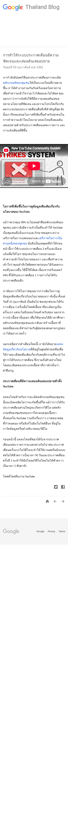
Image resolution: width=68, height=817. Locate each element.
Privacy (52, 531)
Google (40, 531)
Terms (62, 531)
